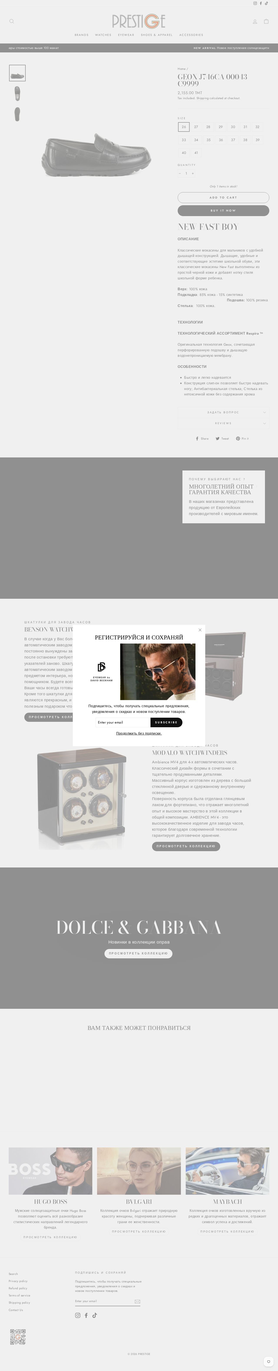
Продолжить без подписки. (139, 733)
